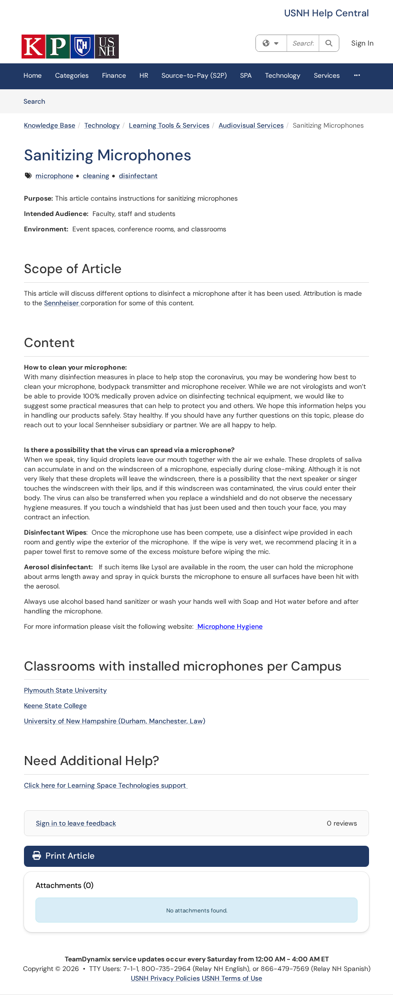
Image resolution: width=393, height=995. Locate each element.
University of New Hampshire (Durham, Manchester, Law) (114, 721)
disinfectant (138, 175)
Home (32, 75)
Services (327, 75)
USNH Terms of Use (232, 978)
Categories (72, 75)
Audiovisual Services (251, 125)
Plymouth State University (65, 690)
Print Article (68, 856)
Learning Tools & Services (169, 125)
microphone (54, 175)
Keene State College (55, 705)
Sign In (362, 43)
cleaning (96, 175)
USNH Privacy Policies (165, 978)
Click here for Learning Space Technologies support (106, 785)
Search (37, 101)
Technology (283, 75)
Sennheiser (62, 303)
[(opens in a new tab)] (70, 47)
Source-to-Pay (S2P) (194, 75)
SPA (246, 75)
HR (143, 75)
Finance (114, 75)
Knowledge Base (49, 125)
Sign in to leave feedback (76, 823)
